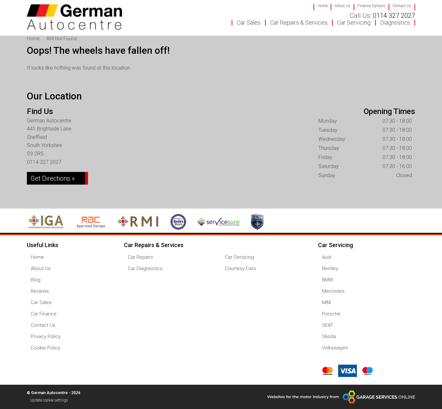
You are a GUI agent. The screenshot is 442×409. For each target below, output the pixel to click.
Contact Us (401, 6)
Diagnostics (395, 23)
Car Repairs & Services (298, 23)
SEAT (327, 325)
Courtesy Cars (240, 268)
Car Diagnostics (145, 268)
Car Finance (44, 314)
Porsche (331, 314)
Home (322, 6)
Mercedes (333, 291)
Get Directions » (52, 178)
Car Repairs (140, 257)
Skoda (329, 336)
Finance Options (371, 6)
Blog (35, 280)
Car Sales (248, 23)
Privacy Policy (46, 336)
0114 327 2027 (382, 15)
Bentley (330, 268)
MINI (326, 302)
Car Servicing (353, 23)
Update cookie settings (49, 400)
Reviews (40, 291)
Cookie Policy (45, 348)
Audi (326, 257)
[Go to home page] (74, 17)
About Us (342, 6)
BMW (327, 280)
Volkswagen (335, 348)
